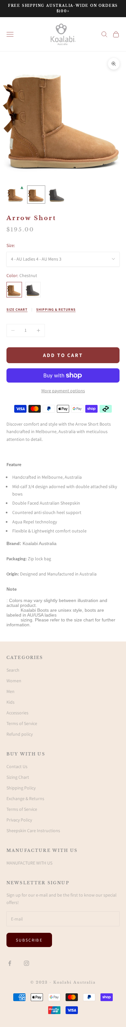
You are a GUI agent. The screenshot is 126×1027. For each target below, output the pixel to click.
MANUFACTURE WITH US (29, 863)
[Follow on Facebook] (9, 963)
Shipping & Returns (56, 309)
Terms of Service (21, 723)
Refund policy (19, 734)
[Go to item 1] (15, 194)
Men (10, 691)
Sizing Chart (17, 777)
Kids (10, 702)
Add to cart (63, 355)
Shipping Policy (21, 788)
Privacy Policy (19, 820)
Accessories (17, 713)
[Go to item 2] (36, 194)
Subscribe (29, 940)
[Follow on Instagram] (26, 963)
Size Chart (16, 309)
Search (12, 670)
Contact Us (16, 766)
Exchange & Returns (25, 798)
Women (13, 681)
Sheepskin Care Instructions (33, 830)
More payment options (63, 391)
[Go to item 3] (57, 194)
